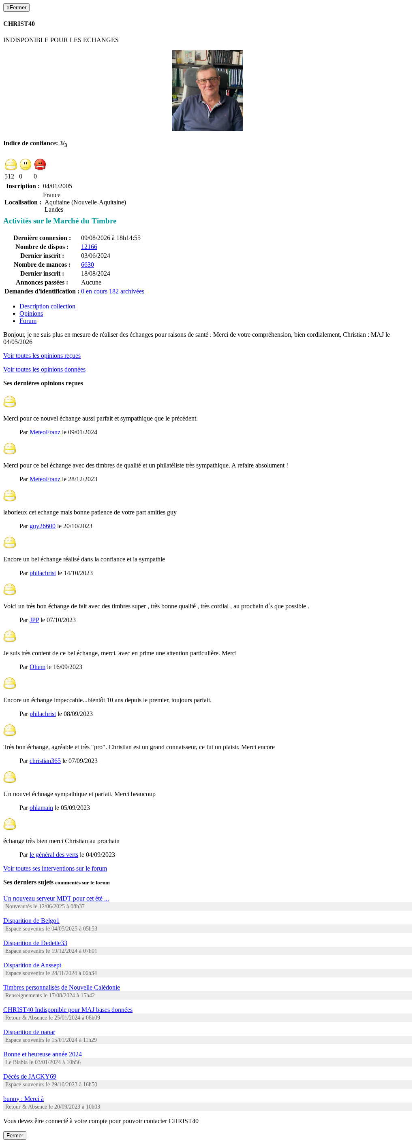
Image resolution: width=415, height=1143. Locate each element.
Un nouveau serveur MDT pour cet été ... (56, 898)
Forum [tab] (27, 320)
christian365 (45, 760)
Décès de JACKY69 (29, 1076)
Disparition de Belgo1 (31, 920)
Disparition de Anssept (32, 965)
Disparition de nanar (29, 1031)
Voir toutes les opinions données (44, 369)
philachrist (43, 572)
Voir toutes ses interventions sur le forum (55, 868)
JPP (34, 619)
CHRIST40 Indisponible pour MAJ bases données (68, 1009)
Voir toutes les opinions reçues (42, 355)
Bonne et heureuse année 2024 (42, 1054)
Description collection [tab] (47, 306)
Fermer (14, 1135)
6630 (87, 264)
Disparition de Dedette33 (35, 942)
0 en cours (94, 291)
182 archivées (126, 291)
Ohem (37, 666)
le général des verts (54, 854)
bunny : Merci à (23, 1098)
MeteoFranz (45, 432)
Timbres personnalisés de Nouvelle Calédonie (61, 987)
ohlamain (41, 807)
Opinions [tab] (31, 313)
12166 (89, 246)
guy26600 (43, 526)
